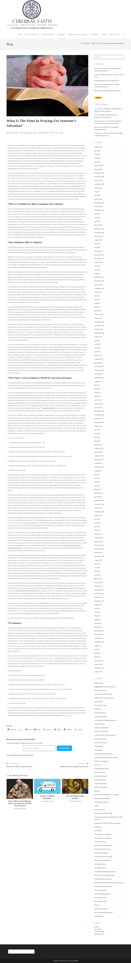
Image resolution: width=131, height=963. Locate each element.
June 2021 (97, 299)
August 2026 (98, 147)
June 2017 (97, 478)
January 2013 (98, 664)
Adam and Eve (98, 683)
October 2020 (98, 329)
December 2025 (99, 173)
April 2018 (97, 441)
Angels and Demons (100, 690)
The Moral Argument (100, 890)
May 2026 (97, 158)
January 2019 (98, 407)
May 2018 (97, 437)
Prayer (31, 755)
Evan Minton (14, 133)
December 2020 (99, 322)
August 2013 (98, 646)
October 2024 (98, 206)
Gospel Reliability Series (101, 769)
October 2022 (98, 262)
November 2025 (99, 177)
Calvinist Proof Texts (100, 705)
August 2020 (98, 337)
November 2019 (99, 370)
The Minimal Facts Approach (103, 886)
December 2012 (99, 668)
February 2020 (98, 359)
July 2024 (97, 214)
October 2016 (98, 508)
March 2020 (98, 355)
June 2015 (97, 567)
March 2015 (98, 579)
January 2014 (98, 627)
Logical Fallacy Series (100, 783)
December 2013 (99, 631)
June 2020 (97, 344)
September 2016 (99, 512)
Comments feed (99, 931)
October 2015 (98, 553)
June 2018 (97, 433)
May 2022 (97, 273)
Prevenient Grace (99, 809)
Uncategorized (98, 916)
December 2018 (99, 411)
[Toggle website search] (124, 34)
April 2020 (97, 352)
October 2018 (98, 419)
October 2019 (98, 374)
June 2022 (97, 270)
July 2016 (97, 519)
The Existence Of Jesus (101, 853)
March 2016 (98, 534)
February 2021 (98, 314)
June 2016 (97, 523)
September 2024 (99, 210)
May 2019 (97, 392)
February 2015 (98, 582)
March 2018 (98, 445)
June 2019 (97, 389)
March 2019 (98, 400)
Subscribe (64, 748)
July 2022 (97, 266)
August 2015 (98, 560)
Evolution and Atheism (101, 761)
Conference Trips (99, 724)
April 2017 (97, 486)
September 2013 (99, 642)
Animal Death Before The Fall (103, 694)
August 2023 (98, 240)
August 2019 (98, 381)
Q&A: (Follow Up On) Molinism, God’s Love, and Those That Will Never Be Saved (19, 803)
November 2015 (99, 549)
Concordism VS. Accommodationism (105, 720)
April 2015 (97, 575)
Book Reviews (98, 702)
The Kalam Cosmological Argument (105, 871)
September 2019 (99, 378)
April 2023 (97, 247)
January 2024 (98, 225)
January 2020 (98, 363)
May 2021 (97, 303)
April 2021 (97, 307)
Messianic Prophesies (100, 787)
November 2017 (99, 459)
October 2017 (98, 463)
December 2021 (99, 277)
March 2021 (98, 311)
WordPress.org (98, 934)
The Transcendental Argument (103, 912)
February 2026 (98, 165)
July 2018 (97, 430)
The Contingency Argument (102, 838)
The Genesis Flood (100, 864)
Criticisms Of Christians (101, 731)
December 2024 (99, 203)
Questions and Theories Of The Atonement (107, 823)
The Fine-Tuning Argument (102, 860)
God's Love (97, 765)
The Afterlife (98, 830)
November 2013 (99, 634)
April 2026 (97, 162)
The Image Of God (99, 868)
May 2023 (97, 244)
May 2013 (97, 657)
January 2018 (98, 452)
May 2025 (97, 195)
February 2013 (98, 660)
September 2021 (99, 288)
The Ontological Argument (102, 894)
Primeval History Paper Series (103, 813)
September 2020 (99, 333)
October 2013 (98, 638)
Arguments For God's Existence (103, 698)
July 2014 (97, 608)
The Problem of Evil (100, 897)
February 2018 (98, 448)
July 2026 (97, 151)
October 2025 (98, 180)
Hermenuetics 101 (100, 772)
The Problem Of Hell (100, 901)
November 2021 (99, 281)
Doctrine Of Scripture (100, 742)
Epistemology (98, 746)
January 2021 (98, 318)
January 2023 (98, 251)
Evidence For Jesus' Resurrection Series (106, 757)
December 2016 (99, 500)
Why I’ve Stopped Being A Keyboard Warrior (107, 90)
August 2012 (98, 672)
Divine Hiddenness (100, 739)
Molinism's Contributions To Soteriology (106, 795)
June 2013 (97, 653)
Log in (96, 927)
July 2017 (97, 474)
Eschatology (98, 750)
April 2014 (97, 620)
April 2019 (97, 396)
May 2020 (97, 348)
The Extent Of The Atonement (103, 857)
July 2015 (97, 564)
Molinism (45, 133)
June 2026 (97, 154)
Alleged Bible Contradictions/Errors (105, 687)
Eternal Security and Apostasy (103, 754)
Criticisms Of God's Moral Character (105, 735)
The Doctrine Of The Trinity (102, 849)
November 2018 (99, 415)
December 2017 (99, 456)
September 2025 (99, 184)
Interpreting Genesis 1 (101, 776)
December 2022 (99, 255)
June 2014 (97, 612)
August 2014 (98, 605)
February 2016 (98, 538)
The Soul (97, 905)
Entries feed (98, 929)
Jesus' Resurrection (100, 780)
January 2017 (98, 497)
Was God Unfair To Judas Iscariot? (75, 797)
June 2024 (97, 218)
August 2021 (98, 292)
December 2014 (99, 590)
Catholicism (98, 709)
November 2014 (99, 593)
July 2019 (97, 385)
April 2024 (97, 221)
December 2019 (99, 366)
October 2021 (98, 285)
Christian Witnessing (100, 716)
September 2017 (99, 467)
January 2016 (98, 541)
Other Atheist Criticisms (101, 802)
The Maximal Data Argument (103, 879)
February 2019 (98, 404)
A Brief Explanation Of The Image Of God (106, 81)
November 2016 (99, 504)
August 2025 (98, 188)
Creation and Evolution (101, 728)
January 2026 (98, 169)
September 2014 (99, 601)
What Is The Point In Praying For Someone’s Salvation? (107, 43)
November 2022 (99, 258)
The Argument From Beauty (102, 834)
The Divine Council (100, 842)
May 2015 (97, 571)
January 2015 (98, 586)
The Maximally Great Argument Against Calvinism (109, 883)
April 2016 (97, 530)
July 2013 (97, 649)
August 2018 (98, 426)
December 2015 (99, 545)
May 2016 (97, 526)
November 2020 (99, 325)
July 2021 (97, 296)
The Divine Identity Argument (103, 845)
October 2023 (98, 236)
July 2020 (97, 340)
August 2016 (98, 515)
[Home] (81, 43)
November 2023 (99, 232)
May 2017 (97, 482)
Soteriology (97, 827)
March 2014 (98, 623)
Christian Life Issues (16, 755)
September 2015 (99, 556)
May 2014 (97, 616)
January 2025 (98, 199)
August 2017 (98, 471)
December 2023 (99, 229)
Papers (96, 806)
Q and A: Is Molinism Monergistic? (47, 797)
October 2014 (98, 597)
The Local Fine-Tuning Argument (104, 875)
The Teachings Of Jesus (101, 909)
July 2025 (97, 191)
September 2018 (99, 422)
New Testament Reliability (102, 798)
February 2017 (98, 493)
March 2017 (98, 489)
